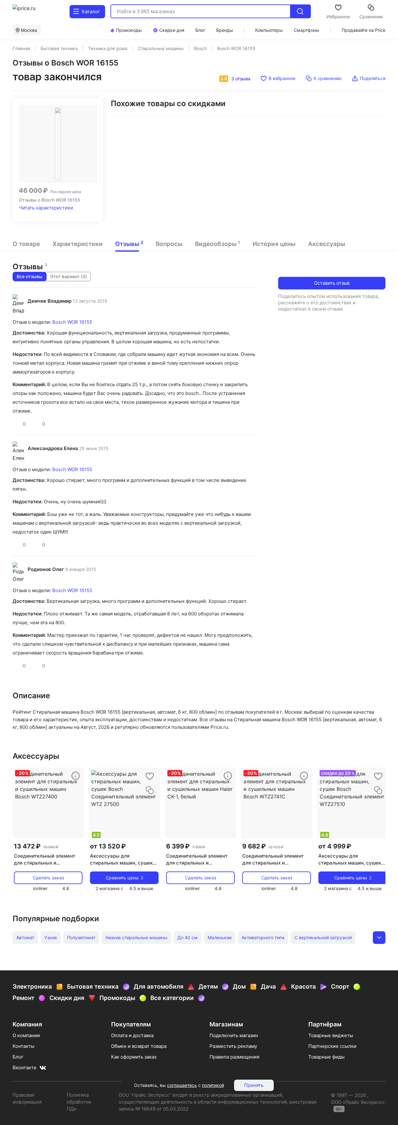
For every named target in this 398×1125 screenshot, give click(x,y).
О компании (26, 1035)
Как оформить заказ (133, 1057)
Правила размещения (234, 1057)
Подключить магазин (234, 1035)
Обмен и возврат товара (138, 1046)
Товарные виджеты (330, 1035)
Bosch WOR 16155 (72, 322)
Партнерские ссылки (332, 1046)
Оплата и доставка (132, 1035)
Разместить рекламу (233, 1046)
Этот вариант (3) (68, 276)
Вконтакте (24, 1068)
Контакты (23, 1046)
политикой (213, 1085)
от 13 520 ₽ (108, 846)
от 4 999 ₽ (334, 846)
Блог (18, 1057)
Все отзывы (29, 276)
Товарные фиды (326, 1057)
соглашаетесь (182, 1085)
